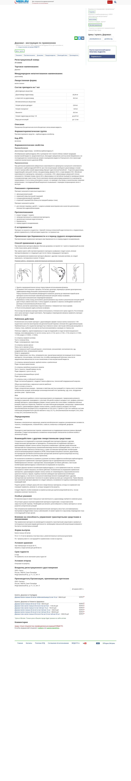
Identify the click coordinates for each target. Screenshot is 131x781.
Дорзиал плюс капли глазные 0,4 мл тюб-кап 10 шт (31, 608)
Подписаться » (96, 56)
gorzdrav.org (108, 39)
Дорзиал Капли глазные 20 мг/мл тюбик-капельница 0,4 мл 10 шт (36, 597)
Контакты (29, 643)
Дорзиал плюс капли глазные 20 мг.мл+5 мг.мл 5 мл (32, 606)
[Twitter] (79, 39)
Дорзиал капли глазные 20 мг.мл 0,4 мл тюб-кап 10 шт (32, 610)
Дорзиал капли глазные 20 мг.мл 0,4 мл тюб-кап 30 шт (32, 612)
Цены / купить (20, 51)
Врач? (110, 2)
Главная (20, 643)
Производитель (73, 55)
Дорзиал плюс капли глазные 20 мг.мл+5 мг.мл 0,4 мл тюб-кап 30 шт (37, 614)
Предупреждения (50, 55)
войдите (41, 628)
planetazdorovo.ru (95, 39)
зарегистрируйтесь (53, 628)
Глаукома (92, 12)
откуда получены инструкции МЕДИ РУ (28, 47)
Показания (19, 55)
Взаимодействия (62, 55)
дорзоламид (92, 19)
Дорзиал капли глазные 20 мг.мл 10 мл (27, 604)
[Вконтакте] (82, 39)
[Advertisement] (49, 21)
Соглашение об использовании (40, 3)
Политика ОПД (40, 643)
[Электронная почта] (76, 39)
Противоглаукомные (95, 25)
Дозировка (40, 55)
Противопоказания (29, 55)
